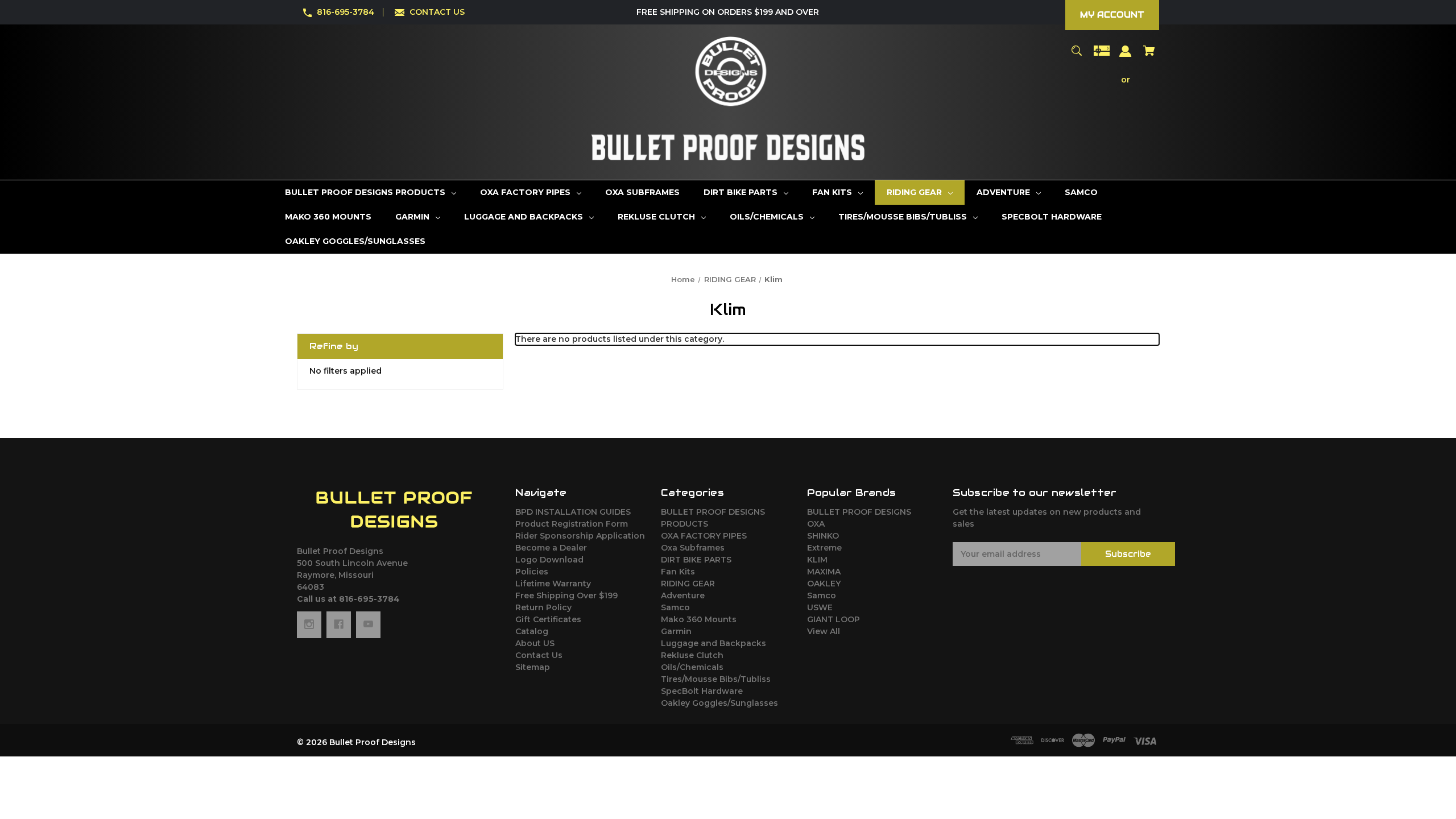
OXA (816, 524)
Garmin (676, 631)
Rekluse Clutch (692, 655)
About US (535, 643)
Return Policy (543, 607)
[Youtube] (368, 624)
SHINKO (823, 536)
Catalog (531, 631)
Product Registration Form (571, 524)
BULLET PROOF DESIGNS (859, 512)
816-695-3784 (345, 12)
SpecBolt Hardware (702, 691)
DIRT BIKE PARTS (696, 560)
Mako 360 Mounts (699, 619)
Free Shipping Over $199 (566, 595)
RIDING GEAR (688, 583)
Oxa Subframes (693, 548)
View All (823, 631)
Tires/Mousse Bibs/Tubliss (716, 679)
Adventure (683, 595)
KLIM (817, 560)
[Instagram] (309, 624)
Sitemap (532, 667)
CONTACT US (437, 12)
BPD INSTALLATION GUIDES (573, 512)
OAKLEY (824, 583)
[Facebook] (339, 624)
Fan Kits (678, 571)
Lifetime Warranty (553, 583)
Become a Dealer (551, 548)
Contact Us (538, 655)
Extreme (824, 548)
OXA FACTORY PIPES (704, 536)
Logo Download (549, 560)
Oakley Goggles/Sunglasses (719, 703)
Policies (531, 571)
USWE (820, 607)
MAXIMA (824, 571)
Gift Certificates (548, 619)
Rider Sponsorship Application (580, 536)
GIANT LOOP (833, 619)
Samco (675, 607)
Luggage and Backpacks (713, 643)
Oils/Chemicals (692, 667)
